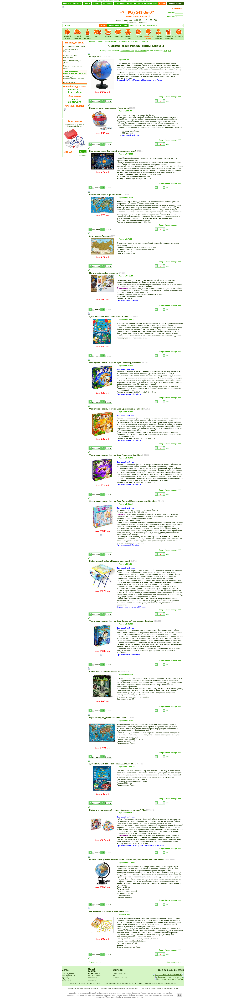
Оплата (87, 3)
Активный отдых (67, 30)
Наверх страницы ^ (175, 962)
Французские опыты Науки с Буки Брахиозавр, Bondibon (119, 409)
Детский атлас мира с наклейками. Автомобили (116, 764)
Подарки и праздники (168, 30)
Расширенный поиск (118, 25)
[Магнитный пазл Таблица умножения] (102, 936)
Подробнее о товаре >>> (170, 97)
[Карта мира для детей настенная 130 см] (102, 745)
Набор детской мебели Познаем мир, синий (113, 561)
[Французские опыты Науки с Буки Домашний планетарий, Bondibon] (102, 648)
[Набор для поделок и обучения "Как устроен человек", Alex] (102, 837)
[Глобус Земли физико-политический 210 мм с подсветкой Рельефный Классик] (102, 884)
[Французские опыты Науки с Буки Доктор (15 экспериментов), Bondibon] (102, 528)
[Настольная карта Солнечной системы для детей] (102, 169)
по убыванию (140, 51)
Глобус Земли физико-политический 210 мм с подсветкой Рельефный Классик (132, 860)
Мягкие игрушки (128, 30)
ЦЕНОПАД (178, 30)
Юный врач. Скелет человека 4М (109, 671)
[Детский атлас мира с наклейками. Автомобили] (102, 791)
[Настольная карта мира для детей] (102, 213)
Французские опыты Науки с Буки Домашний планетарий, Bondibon (125, 621)
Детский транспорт (77, 30)
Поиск (103, 25)
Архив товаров (95, 962)
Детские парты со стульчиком (70, 56)
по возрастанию (127, 51)
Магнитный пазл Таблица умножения (109, 911)
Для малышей (87, 30)
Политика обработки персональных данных (124, 997)
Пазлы (97, 30)
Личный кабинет (175, 3)
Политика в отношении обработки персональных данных (119, 988)
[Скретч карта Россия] (102, 254)
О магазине (120, 3)
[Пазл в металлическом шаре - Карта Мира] (102, 130)
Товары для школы (148, 30)
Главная (67, 3)
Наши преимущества (147, 3)
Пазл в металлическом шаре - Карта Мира (112, 108)
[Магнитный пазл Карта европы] (102, 297)
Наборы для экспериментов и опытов (73, 78)
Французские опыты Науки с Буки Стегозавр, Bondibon (119, 363)
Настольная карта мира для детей (109, 195)
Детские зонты (69, 82)
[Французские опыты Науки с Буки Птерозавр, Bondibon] (102, 482)
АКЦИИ (162, 3)
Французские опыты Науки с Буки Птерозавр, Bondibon (119, 455)
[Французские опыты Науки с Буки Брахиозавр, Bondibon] (102, 436)
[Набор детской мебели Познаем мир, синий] (102, 588)
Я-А (169, 51)
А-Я (165, 51)
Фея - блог (107, 3)
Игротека (138, 30)
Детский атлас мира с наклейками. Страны (113, 316)
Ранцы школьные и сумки (74, 46)
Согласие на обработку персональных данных (83, 988)
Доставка (77, 3)
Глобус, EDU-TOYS (100, 57)
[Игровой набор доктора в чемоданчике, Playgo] (75, 149)
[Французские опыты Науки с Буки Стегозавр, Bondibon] (102, 390)
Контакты (131, 3)
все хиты (82, 155)
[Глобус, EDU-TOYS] (102, 89)
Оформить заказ (175, 21)
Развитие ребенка (158, 30)
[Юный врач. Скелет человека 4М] (102, 699)
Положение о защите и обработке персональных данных (160, 988)
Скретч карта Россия (102, 236)
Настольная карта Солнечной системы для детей (116, 151)
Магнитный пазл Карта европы (107, 273)
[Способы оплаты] (74, 117)
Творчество (118, 30)
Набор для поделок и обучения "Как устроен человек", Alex (121, 810)
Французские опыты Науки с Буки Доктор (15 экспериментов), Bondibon (126, 501)
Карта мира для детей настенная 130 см (111, 718)
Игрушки (108, 30)
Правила (97, 3)
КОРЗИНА (176, 8)
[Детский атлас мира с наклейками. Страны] (102, 344)
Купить (83, 152)
